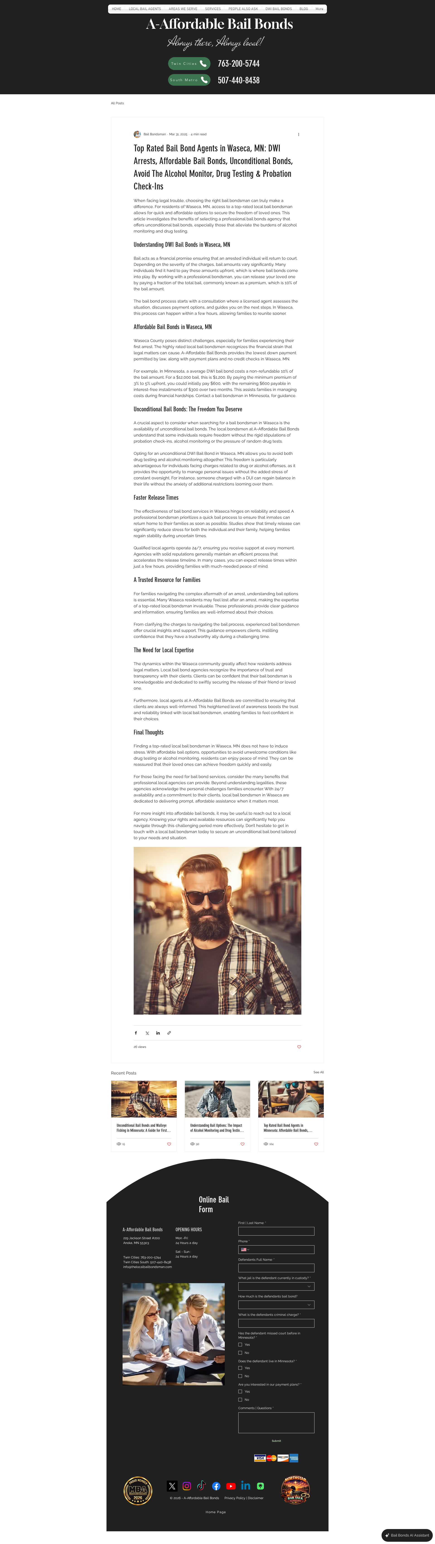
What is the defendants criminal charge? (269, 1314)
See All (319, 1072)
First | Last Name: (252, 1223)
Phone (244, 1241)
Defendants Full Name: (256, 1259)
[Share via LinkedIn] (158, 1033)
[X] (172, 1486)
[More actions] (298, 134)
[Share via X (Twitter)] (147, 1033)
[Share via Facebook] (136, 1033)
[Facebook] (216, 1486)
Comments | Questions (256, 1408)
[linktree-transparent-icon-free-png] (260, 1486)
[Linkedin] (245, 1486)
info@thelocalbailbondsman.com (147, 1267)
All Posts (117, 103)
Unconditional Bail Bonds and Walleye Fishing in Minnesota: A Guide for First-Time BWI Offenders (142, 1128)
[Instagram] (186, 1486)
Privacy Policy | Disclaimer (244, 1498)
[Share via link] (169, 1033)
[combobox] (276, 1286)
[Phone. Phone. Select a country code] (245, 1249)
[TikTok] (201, 1486)
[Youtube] (231, 1486)
